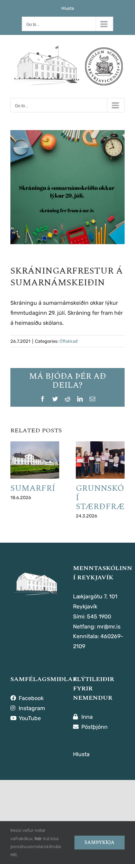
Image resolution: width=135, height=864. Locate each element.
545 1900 (99, 616)
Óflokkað (69, 341)
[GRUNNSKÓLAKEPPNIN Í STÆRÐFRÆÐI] (100, 460)
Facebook (30, 698)
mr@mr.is (108, 626)
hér (38, 838)
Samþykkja (99, 842)
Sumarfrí (32, 488)
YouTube (29, 718)
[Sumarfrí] (34, 460)
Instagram (31, 708)
